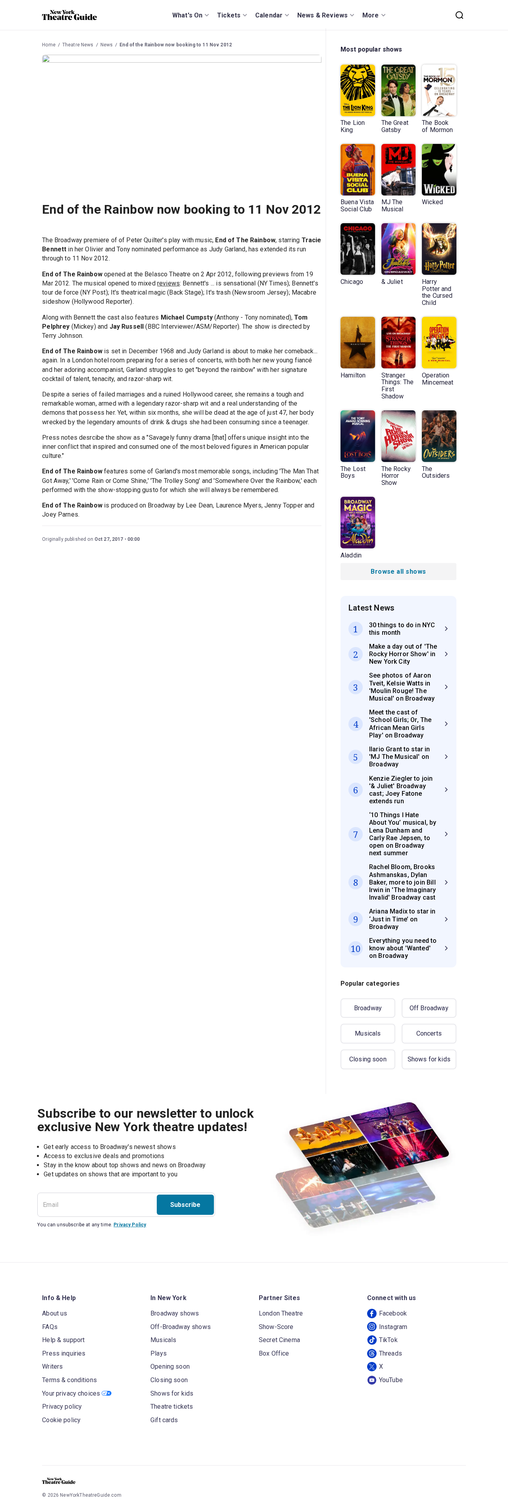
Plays (158, 1353)
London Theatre (281, 1313)
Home (49, 45)
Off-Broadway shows (180, 1327)
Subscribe (185, 1204)
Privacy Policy (130, 1225)
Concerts (429, 1033)
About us (54, 1313)
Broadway (368, 1008)
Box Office (274, 1353)
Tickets (229, 15)
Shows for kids (429, 1059)
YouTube (391, 1380)
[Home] (69, 15)
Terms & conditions (69, 1380)
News (106, 45)
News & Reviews (322, 15)
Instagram (393, 1327)
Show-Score (276, 1327)
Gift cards (164, 1420)
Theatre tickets (171, 1406)
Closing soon (368, 1059)
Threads (390, 1353)
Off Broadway (429, 1008)
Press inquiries (63, 1353)
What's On (187, 15)
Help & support (63, 1340)
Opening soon (170, 1366)
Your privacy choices (71, 1393)
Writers (52, 1366)
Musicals (368, 1033)
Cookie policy (61, 1420)
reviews (168, 283)
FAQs (50, 1327)
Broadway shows (174, 1313)
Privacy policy (62, 1406)
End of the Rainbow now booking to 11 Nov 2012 (175, 45)
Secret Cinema (279, 1340)
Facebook (393, 1313)
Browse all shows (398, 571)
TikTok (388, 1340)
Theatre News (78, 45)
